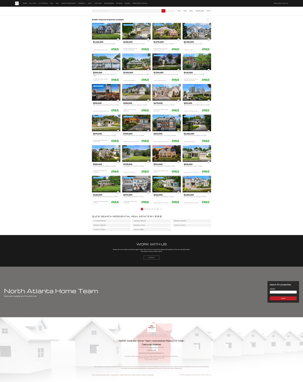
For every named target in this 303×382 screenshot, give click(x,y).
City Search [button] (43, 3)
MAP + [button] (90, 3)
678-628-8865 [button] (109, 3)
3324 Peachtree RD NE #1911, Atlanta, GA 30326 (106, 105)
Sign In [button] (285, 3)
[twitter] (143, 336)
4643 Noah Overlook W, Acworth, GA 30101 (135, 105)
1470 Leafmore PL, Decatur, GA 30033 (194, 74)
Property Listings (136, 375)
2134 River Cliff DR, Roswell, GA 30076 (164, 43)
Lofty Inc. (188, 375)
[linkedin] (140, 336)
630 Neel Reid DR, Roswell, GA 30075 (133, 196)
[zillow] (147, 336)
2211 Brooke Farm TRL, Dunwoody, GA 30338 (166, 74)
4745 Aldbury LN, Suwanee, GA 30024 (133, 166)
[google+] (166, 336)
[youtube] (153, 336)
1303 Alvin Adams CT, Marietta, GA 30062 (195, 196)
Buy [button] (51, 3)
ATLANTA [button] (119, 3)
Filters (208, 11)
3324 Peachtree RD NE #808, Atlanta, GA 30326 (197, 105)
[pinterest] (162, 336)
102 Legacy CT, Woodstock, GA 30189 (164, 196)
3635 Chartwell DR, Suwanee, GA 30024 (164, 166)
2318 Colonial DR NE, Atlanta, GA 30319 (134, 43)
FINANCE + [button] (82, 3)
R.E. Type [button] (32, 3)
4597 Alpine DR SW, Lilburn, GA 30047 (164, 105)
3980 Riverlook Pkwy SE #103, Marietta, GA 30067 (105, 75)
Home (25, 3)
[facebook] (137, 336)
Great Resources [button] (69, 3)
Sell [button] (57, 3)
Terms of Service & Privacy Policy (101, 375)
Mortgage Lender (140, 3)
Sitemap (144, 375)
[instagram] (150, 336)
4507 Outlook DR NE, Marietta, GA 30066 (104, 166)
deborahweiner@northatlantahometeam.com (151, 353)
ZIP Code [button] (98, 3)
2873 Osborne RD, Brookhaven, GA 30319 (195, 135)
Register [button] (277, 3)
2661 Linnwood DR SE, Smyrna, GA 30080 (104, 135)
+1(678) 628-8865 (151, 350)
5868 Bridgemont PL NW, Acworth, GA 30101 (105, 196)
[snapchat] (159, 336)
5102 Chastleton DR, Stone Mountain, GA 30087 (136, 74)
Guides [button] (127, 3)
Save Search (171, 11)
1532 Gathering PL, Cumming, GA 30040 (165, 135)
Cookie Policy (115, 375)
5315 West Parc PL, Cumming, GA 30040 (104, 43)
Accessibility (150, 375)
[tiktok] (156, 336)
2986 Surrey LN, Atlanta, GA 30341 (193, 43)
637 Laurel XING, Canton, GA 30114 (193, 166)
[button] (17, 3)
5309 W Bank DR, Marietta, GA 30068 (133, 135)
